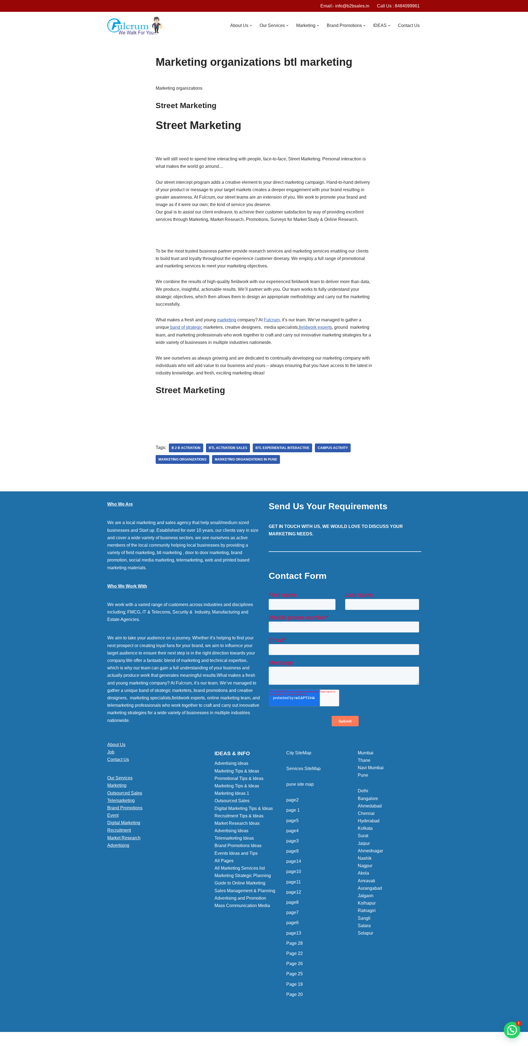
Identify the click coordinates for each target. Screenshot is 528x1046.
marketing (226, 319)
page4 (292, 830)
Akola (363, 873)
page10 (293, 871)
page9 (292, 851)
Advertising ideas (231, 763)
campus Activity (333, 448)
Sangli (364, 918)
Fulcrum (272, 319)
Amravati (366, 880)
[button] (251, 25)
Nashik (365, 858)
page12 (293, 892)
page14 (293, 861)
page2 (292, 800)
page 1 (293, 810)
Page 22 (294, 953)
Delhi (363, 790)
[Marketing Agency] (134, 25)
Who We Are (120, 504)
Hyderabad (369, 820)
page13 (293, 933)
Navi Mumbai (371, 767)
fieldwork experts (315, 327)
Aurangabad (370, 888)
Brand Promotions (124, 808)
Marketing (117, 785)
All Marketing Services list (240, 868)
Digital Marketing (123, 822)
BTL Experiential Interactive (282, 448)
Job (110, 752)
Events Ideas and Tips (236, 853)
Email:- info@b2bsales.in (344, 6)
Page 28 (294, 943)
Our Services (120, 778)
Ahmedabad (370, 806)
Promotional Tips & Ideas (239, 778)
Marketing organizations (182, 459)
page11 (293, 882)
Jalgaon (365, 895)
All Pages (224, 860)
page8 (292, 902)
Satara (364, 925)
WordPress (156, 1039)
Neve (112, 1039)
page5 (292, 820)
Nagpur (365, 865)
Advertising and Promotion (240, 898)
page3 (292, 841)
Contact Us (409, 25)
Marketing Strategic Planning (243, 875)
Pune (363, 775)
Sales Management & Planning (245, 890)
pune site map (300, 784)
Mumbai (365, 753)
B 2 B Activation (186, 448)
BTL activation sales (228, 448)
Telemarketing (121, 800)
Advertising (118, 845)
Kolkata (365, 828)
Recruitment (119, 830)
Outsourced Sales (124, 793)
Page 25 (294, 973)
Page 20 (294, 994)
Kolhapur (367, 903)
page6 (292, 922)
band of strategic (185, 327)
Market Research (124, 838)
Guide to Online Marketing (240, 883)
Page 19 (294, 984)
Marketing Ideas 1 (232, 793)
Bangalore (368, 798)
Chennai (366, 813)
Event (113, 815)
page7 (292, 912)
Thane (364, 760)
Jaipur (364, 843)
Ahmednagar (370, 850)
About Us (116, 744)
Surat (363, 835)
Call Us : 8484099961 (398, 6)
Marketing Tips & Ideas (237, 771)
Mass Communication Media (242, 905)
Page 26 (294, 963)
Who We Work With (127, 586)
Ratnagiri (367, 910)
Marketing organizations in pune (246, 459)
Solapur (365, 933)
